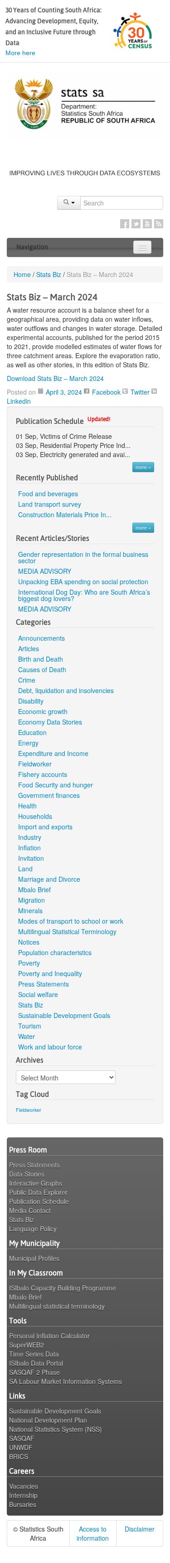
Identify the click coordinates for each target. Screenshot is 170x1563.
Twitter (136, 223)
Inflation (29, 847)
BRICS (18, 1456)
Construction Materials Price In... (65, 514)
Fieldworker (35, 763)
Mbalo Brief (34, 889)
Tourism (29, 1025)
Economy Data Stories (50, 721)
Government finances (49, 795)
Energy (28, 742)
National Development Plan (48, 1419)
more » (143, 466)
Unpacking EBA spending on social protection (83, 581)
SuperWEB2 (26, 1344)
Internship (23, 1495)
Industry (29, 837)
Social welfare (38, 994)
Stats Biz (48, 274)
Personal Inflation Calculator (49, 1335)
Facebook (124, 223)
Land (25, 868)
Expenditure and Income (53, 753)
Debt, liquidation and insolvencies (66, 690)
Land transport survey (49, 504)
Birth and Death (40, 658)
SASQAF (21, 1438)
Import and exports (45, 826)
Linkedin (19, 401)
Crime (26, 679)
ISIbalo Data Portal (36, 1363)
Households (35, 816)
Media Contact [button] (30, 1210)
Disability (31, 700)
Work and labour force (50, 1046)
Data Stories (26, 1173)
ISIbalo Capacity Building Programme (62, 1287)
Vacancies (23, 1486)
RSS (158, 223)
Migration (31, 900)
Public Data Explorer (38, 1192)
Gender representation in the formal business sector (83, 557)
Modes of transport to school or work (70, 920)
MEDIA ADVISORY (45, 571)
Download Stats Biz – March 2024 (55, 378)
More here (20, 53)
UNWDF (21, 1447)
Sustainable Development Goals (64, 1015)
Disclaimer (140, 1528)
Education (32, 732)
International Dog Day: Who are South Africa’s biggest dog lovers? (84, 595)
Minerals (30, 910)
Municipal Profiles (34, 1258)
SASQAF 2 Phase (34, 1372)
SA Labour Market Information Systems (65, 1381)
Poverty (29, 962)
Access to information (93, 1533)
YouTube (147, 223)
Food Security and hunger (55, 784)
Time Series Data (34, 1353)
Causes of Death (42, 669)
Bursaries (22, 1504)
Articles (28, 648)
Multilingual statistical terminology (57, 1306)
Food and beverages (48, 493)
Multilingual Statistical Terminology (67, 931)
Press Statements (43, 983)
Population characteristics (55, 952)
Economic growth (43, 711)
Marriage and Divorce (49, 879)
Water (26, 1036)
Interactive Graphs (35, 1183)
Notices (28, 941)
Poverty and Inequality (50, 973)
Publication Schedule (39, 1201)
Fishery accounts (42, 774)
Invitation (31, 858)
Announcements (41, 638)
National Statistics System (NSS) (55, 1429)
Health (27, 805)
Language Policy (33, 1228)
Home (22, 274)
